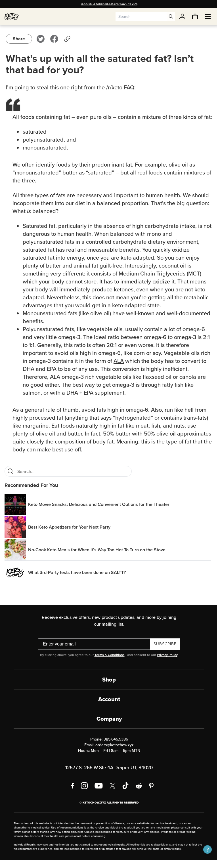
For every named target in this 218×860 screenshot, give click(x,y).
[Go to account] (182, 16)
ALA (129, 369)
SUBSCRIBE (163, 652)
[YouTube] (97, 793)
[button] (203, 849)
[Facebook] (70, 793)
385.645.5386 (113, 747)
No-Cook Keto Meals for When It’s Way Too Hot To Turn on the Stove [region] (96, 557)
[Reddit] (137, 793)
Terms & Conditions (107, 662)
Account (107, 707)
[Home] (12, 16)
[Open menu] (203, 16)
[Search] (10, 479)
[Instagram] (82, 793)
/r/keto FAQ (120, 87)
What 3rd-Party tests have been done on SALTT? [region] (77, 580)
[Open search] (171, 16)
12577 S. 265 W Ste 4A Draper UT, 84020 (107, 775)
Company (107, 726)
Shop (107, 687)
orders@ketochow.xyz (112, 753)
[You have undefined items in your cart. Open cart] (190, 16)
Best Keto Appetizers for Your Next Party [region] (69, 535)
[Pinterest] (149, 793)
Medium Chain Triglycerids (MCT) (160, 281)
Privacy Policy (165, 662)
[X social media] (110, 793)
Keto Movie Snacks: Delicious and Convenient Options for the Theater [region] (98, 512)
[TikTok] (123, 793)
